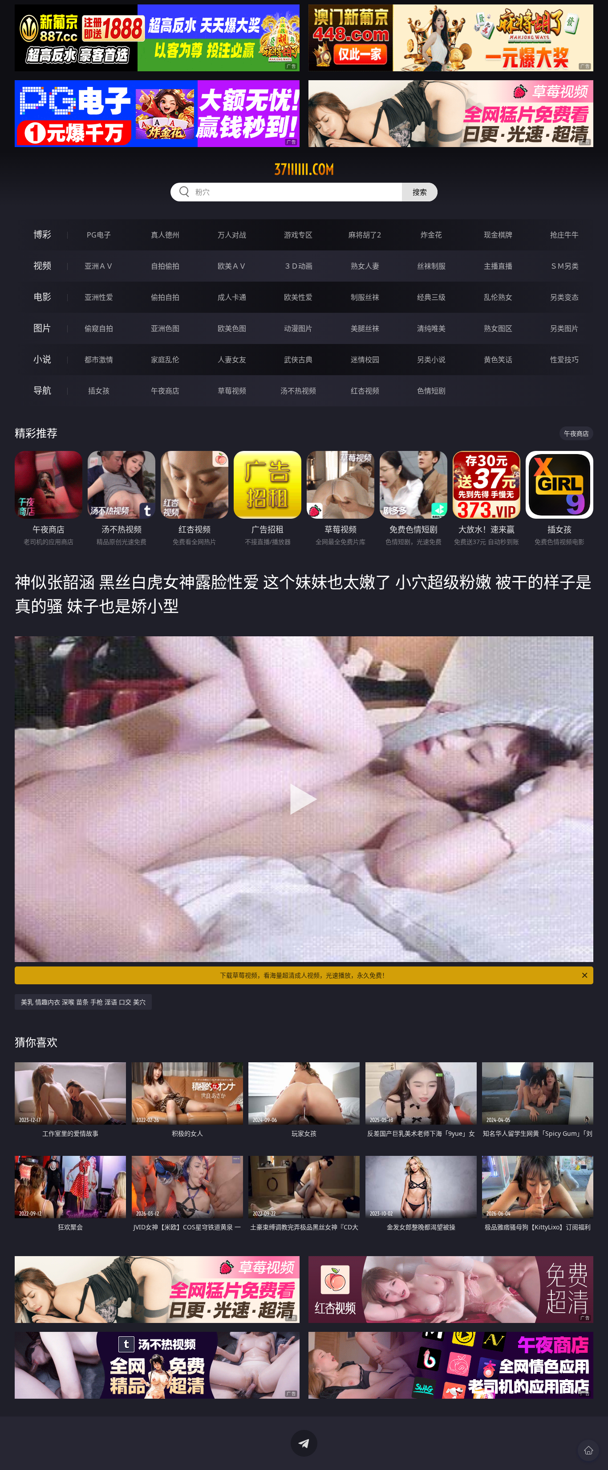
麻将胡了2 (365, 235)
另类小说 (431, 359)
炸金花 (431, 235)
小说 (42, 359)
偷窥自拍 (99, 328)
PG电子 (99, 235)
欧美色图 (232, 328)
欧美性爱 (298, 297)
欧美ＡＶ (232, 266)
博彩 (42, 235)
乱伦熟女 (498, 297)
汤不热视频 (298, 391)
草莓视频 (232, 391)
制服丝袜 (365, 297)
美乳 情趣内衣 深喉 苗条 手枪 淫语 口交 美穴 (83, 1002)
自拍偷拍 (165, 266)
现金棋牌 (498, 235)
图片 (42, 328)
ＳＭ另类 (564, 266)
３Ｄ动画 (298, 266)
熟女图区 (498, 328)
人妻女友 (232, 359)
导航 (42, 391)
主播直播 (498, 266)
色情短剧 (431, 391)
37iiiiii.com (304, 169)
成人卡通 (232, 297)
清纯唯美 (431, 328)
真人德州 (165, 235)
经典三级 (431, 297)
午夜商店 (165, 391)
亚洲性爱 (99, 297)
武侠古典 (298, 359)
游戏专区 (298, 235)
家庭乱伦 (165, 359)
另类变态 (564, 297)
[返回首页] (588, 1450)
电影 (42, 297)
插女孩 (98, 391)
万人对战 (232, 235)
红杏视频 (365, 391)
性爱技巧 (564, 359)
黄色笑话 (498, 359)
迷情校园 (365, 359)
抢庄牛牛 (564, 235)
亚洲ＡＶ (99, 266)
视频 (42, 266)
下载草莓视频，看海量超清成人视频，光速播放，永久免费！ (304, 975)
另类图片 (564, 328)
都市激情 (99, 359)
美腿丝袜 (365, 328)
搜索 (420, 192)
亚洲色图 (165, 328)
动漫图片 (298, 328)
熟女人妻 (365, 266)
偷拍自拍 (165, 297)
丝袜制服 (431, 266)
